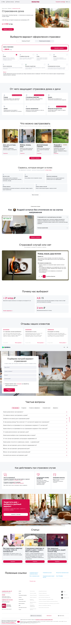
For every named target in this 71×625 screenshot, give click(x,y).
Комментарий (7, 378)
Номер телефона (8, 371)
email (21, 480)
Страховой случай (46, 407)
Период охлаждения (33, 595)
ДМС (19, 605)
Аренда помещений (33, 597)
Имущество (9, 8)
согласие (18, 384)
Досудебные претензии (43, 591)
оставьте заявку (48, 170)
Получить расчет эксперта (44, 41)
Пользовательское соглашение (44, 595)
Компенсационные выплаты (33, 609)
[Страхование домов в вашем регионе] (49, 576)
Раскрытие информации (43, 593)
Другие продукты (22, 603)
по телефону (16, 480)
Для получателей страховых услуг (44, 597)
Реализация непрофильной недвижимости (32, 606)
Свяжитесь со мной (9, 390)
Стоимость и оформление (34, 407)
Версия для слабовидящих (36, 615)
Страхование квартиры (23, 595)
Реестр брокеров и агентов (33, 602)
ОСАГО (20, 591)
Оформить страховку (35, 237)
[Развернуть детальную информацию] (66, 412)
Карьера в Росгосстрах (32, 600)
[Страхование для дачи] (49, 573)
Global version (61, 615)
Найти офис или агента (22, 607)
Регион (6, 375)
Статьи (20, 609)
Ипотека (20, 597)
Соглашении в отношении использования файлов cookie (44, 619)
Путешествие (21, 599)
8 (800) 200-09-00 (7, 600)
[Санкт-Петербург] (62, 576)
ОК (18, 621)
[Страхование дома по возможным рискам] (36, 573)
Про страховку (16, 407)
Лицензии (20, 621)
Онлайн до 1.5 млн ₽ (26, 41)
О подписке (23, 407)
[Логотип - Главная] (35, 2)
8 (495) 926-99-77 (7, 591)
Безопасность (49, 615)
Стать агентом (32, 591)
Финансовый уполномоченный (44, 607)
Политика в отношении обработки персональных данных (48, 601)
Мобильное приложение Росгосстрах (9, 605)
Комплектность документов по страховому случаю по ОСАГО (49, 603)
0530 (14, 483)
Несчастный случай (22, 601)
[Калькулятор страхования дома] (62, 573)
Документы (55, 407)
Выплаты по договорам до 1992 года (45, 605)
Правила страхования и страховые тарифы (46, 599)
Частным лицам (4, 8)
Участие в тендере (33, 593)
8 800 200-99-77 (20, 483)
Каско (20, 593)
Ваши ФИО (7, 367)
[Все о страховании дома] (36, 576)
